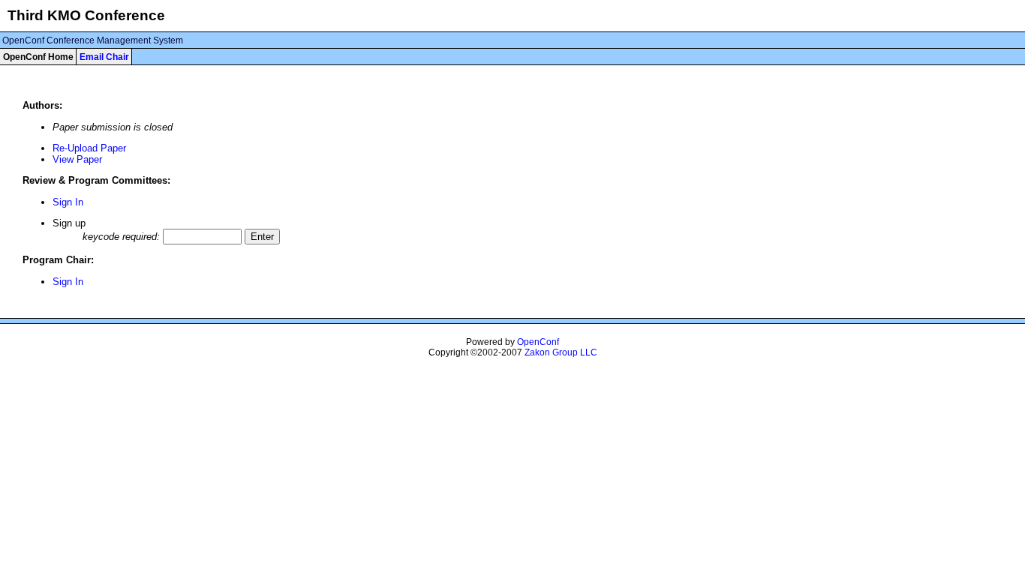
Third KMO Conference (86, 15)
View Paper (77, 159)
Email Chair (104, 57)
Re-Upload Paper (89, 148)
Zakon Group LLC (561, 352)
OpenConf (538, 342)
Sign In (68, 202)
